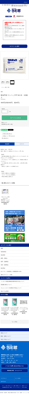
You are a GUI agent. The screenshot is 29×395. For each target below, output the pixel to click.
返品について (4, 122)
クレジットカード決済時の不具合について (11, 288)
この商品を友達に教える (7, 133)
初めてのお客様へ (5, 291)
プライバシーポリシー (17, 387)
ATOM (25, 387)
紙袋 (8, 87)
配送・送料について (17, 385)
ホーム (3, 87)
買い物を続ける (5, 138)
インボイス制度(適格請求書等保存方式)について (12, 281)
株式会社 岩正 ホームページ (14, 370)
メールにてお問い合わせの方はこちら (14, 366)
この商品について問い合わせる (8, 136)
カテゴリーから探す (14, 46)
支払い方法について (9, 385)
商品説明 (7, 144)
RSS (23, 387)
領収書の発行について (6, 284)
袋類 (6, 87)
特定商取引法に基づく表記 (7, 124)
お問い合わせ (3, 381)
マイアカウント (4, 378)
